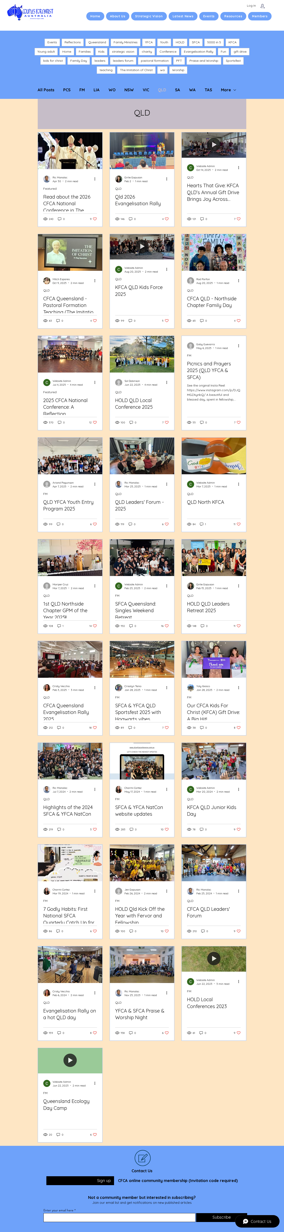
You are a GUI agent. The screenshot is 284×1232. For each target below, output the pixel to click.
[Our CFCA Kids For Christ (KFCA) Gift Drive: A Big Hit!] (214, 659)
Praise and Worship (203, 61)
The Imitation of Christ (136, 70)
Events (52, 42)
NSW (129, 90)
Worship (178, 70)
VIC (146, 90)
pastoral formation (155, 61)
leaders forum (123, 61)
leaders (100, 61)
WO (112, 90)
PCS (67, 90)
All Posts (46, 90)
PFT (179, 61)
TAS (208, 90)
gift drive (240, 52)
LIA (97, 90)
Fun (223, 52)
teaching (106, 70)
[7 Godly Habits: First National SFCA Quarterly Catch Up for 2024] (70, 863)
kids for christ (53, 61)
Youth (164, 42)
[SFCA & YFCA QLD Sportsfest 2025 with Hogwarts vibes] (142, 659)
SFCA (196, 42)
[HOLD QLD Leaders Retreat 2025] (214, 557)
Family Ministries (126, 42)
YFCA (149, 42)
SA (177, 90)
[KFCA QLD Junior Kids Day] (214, 761)
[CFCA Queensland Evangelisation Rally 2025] (70, 659)
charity (147, 52)
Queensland (97, 42)
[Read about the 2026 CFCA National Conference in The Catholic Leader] (70, 150)
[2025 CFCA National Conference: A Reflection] (70, 354)
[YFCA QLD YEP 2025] (70, 456)
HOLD (180, 42)
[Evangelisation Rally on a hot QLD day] (70, 964)
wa (162, 70)
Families (85, 52)
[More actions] (96, 179)
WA (192, 90)
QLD (162, 90)
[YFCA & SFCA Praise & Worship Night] (142, 964)
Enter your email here (58, 1210)
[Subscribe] (262, 6)
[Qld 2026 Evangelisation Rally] (142, 150)
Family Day (78, 61)
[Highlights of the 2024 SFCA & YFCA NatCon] (70, 761)
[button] (118, 16)
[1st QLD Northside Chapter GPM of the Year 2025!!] (70, 557)
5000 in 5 (214, 42)
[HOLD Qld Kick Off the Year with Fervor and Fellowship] (142, 863)
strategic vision (123, 52)
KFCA (233, 42)
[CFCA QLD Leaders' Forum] (214, 863)
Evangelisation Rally (198, 52)
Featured (50, 189)
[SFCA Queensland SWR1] (142, 557)
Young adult (46, 52)
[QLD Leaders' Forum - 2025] (142, 456)
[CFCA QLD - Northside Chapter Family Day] (214, 252)
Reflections (73, 42)
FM (82, 90)
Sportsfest (233, 61)
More (226, 90)
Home (66, 52)
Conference (168, 52)
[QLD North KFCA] (214, 456)
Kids (101, 52)
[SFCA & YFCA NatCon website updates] (142, 761)
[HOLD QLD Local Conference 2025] (142, 354)
